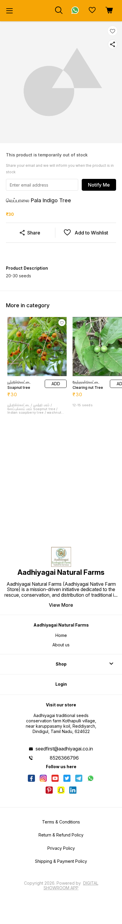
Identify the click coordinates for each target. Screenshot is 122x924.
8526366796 (64, 757)
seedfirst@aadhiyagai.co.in (64, 748)
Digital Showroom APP (71, 885)
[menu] (9, 10)
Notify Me (99, 185)
